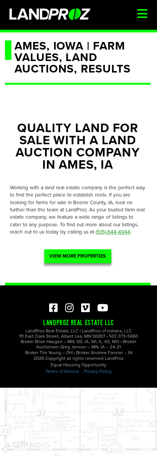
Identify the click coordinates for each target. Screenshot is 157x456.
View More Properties (77, 256)
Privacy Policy (98, 371)
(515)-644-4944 (113, 232)
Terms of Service (62, 371)
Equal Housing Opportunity (78, 364)
